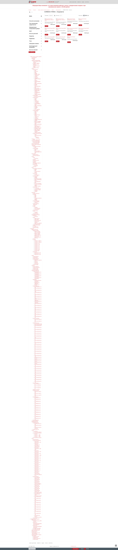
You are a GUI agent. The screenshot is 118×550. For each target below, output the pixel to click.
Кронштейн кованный (36, 155)
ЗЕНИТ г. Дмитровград (38, 83)
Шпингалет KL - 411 (38, 253)
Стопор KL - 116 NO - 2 (38, 241)
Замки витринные (36, 256)
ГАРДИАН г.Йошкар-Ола (38, 119)
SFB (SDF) (36, 262)
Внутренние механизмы (36, 146)
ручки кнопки (35, 173)
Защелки (33, 265)
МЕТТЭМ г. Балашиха (38, 96)
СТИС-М (36, 202)
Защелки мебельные (36, 267)
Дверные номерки (36, 230)
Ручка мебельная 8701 (38, 495)
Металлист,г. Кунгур (37, 189)
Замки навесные (35, 97)
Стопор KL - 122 (37, 245)
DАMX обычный (37, 218)
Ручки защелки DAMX (36, 141)
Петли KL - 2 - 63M (37, 435)
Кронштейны (34, 153)
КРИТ (35, 87)
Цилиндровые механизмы (36, 214)
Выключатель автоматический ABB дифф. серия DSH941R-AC (37, 523)
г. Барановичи (37, 75)
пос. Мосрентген (35, 226)
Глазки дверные (34, 57)
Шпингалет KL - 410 (38, 252)
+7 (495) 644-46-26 (73, 546)
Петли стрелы (35, 164)
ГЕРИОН (36, 80)
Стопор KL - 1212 (37, 244)
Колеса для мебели (36, 318)
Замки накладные (36, 110)
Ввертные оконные (36, 160)
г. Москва (36, 117)
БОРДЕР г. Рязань (37, 74)
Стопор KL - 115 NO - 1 (38, 240)
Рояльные (34, 166)
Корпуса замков (35, 148)
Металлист (36, 165)
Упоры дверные (35, 210)
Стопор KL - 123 (37, 246)
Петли (33, 156)
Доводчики (33, 58)
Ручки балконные (35, 439)
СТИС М (36, 191)
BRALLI (36, 169)
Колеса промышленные (35, 143)
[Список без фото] (88, 16)
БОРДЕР (36, 177)
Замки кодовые (35, 95)
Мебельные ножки (36, 390)
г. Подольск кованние (38, 188)
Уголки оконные (37, 209)
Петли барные (35, 431)
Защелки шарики (35, 269)
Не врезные (36, 158)
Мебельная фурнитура (35, 270)
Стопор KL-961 (37, 250)
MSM (34, 59)
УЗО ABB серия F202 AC (37, 528)
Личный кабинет (75, 548)
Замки (33, 68)
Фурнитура (33, 192)
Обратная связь (32, 548)
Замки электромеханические (37, 133)
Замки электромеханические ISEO (38, 135)
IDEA (35, 70)
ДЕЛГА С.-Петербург (38, 121)
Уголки (34, 206)
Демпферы (35, 279)
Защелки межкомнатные (35, 140)
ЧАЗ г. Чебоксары (37, 109)
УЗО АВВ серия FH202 (36, 529)
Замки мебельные (36, 258)
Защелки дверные (36, 266)
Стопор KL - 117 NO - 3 (38, 242)
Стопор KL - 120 (37, 243)
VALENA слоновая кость (36, 538)
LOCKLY (36, 98)
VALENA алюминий (36, 536)
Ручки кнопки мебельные (37, 440)
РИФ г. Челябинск (37, 129)
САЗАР (36, 108)
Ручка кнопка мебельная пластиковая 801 (37, 444)
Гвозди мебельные (36, 271)
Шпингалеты (35, 251)
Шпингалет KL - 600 (38, 254)
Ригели (34, 238)
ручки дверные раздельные (37, 168)
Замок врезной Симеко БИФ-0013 (84, 21)
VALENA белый (35, 537)
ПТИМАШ (36, 107)
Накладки (34, 194)
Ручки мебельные (36, 476)
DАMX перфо (37, 219)
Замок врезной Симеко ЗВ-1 (60, 38)
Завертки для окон (36, 429)
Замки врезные (35, 69)
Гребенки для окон (36, 422)
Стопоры (34, 239)
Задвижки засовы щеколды (36, 60)
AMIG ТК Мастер (35, 154)
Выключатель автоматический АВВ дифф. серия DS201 (37, 526)
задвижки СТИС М (36, 67)
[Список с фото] (86, 16)
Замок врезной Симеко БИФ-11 (49, 38)
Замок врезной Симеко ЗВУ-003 (72, 39)
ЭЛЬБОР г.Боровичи (38, 94)
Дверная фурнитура (35, 229)
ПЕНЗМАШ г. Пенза (37, 128)
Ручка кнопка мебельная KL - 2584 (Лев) (38, 448)
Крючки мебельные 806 (38, 324)
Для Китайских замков (38, 178)
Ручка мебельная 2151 (38, 492)
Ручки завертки (37, 201)
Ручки (33, 167)
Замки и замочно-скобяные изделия (35, 56)
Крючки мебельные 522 (38, 323)
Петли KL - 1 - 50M (37, 434)
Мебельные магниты (36, 389)
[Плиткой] (84, 16)
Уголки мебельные (37, 208)
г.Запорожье (36, 118)
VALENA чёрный (35, 539)
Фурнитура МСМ (35, 213)
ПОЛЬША (36, 190)
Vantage (34, 159)
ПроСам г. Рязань (36, 227)
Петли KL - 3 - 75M (37, 436)
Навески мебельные (36, 193)
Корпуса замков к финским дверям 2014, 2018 (38, 152)
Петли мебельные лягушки (37, 437)
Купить (69, 25)
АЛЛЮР (36, 73)
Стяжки (34, 205)
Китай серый (36, 263)
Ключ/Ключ (36, 216)
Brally (35, 195)
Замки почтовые (35, 264)
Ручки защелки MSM (36, 142)
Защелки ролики (35, 268)
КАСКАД (36, 84)
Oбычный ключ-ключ (38, 220)
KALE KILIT (36, 71)
